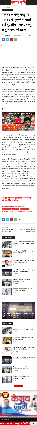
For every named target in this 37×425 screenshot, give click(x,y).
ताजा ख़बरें (8, 7)
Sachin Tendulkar (6, 211)
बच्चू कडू (23, 211)
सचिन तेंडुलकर (28, 211)
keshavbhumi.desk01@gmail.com (17, 416)
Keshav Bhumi (6, 317)
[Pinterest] (11, 39)
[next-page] (5, 298)
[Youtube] (20, 411)
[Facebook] (3, 39)
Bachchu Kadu (10, 206)
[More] (19, 219)
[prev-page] (3, 298)
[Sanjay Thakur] (3, 35)
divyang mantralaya (20, 206)
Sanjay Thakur (9, 35)
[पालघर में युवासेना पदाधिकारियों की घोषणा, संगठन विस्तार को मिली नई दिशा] (7, 253)
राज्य (11, 10)
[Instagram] (9, 411)
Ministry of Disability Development (10, 209)
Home (3, 7)
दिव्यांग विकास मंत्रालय (16, 211)
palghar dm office (24, 209)
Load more (18, 386)
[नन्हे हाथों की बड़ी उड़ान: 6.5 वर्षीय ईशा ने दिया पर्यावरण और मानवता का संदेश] (7, 291)
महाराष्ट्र (8, 10)
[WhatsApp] (15, 39)
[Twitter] (7, 39)
